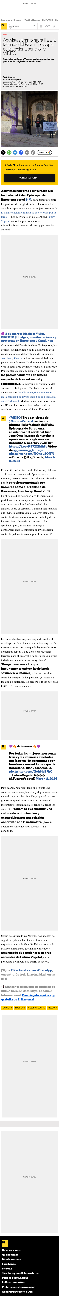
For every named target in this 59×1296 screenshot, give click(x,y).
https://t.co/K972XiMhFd (28, 446)
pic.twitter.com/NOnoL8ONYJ (31, 453)
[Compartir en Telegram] (15, 152)
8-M (28, 199)
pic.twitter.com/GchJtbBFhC (30, 771)
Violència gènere (36, 1008)
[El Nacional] (4, 26)
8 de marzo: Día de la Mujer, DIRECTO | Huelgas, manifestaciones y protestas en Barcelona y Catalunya (28, 337)
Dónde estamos (11, 1259)
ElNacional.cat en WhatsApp (31, 970)
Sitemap (7, 1269)
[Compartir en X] (3, 152)
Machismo (20, 1008)
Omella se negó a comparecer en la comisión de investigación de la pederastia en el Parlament (28, 396)
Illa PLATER (47, 20)
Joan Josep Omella (11, 358)
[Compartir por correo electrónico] (27, 152)
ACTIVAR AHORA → (29, 178)
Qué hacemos (10, 1255)
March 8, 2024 (46, 778)
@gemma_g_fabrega (28, 450)
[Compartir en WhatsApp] (9, 152)
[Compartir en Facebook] (21, 152)
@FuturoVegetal (21, 421)
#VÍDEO (15, 417)
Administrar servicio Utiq (17, 1292)
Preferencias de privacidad (18, 1287)
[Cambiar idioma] (47, 26)
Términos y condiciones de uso (20, 1273)
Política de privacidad (15, 1278)
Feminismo (7, 1008)
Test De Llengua (32, 20)
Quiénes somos (11, 1250)
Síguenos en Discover (11, 20)
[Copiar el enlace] (33, 152)
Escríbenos (9, 1264)
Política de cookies (13, 1282)
